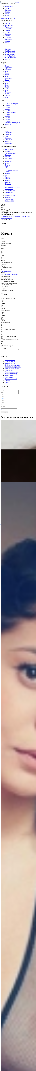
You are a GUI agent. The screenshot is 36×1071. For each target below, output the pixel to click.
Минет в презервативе (12, 368)
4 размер (7, 110)
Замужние (8, 182)
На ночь (7, 165)
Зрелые (7, 15)
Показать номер (6, 243)
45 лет (7, 85)
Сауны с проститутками (12, 187)
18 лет (7, 71)
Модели (7, 156)
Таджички (8, 30)
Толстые (7, 172)
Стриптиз (8, 382)
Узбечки (7, 32)
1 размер (7, 105)
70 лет (7, 97)
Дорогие (7, 12)
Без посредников (10, 153)
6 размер (7, 116)
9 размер (7, 121)
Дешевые (8, 10)
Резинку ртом (9, 377)
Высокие (7, 178)
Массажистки (9, 192)
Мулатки (7, 42)
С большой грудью (11, 112)
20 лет (7, 73)
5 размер (7, 114)
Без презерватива (10, 190)
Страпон (7, 380)
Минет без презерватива (13, 367)
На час (7, 163)
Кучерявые (8, 139)
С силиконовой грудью (12, 123)
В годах (7, 81)
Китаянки (8, 37)
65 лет (7, 93)
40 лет (7, 83)
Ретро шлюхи (9, 189)
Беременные (9, 199)
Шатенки (8, 138)
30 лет (7, 76)
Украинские (8, 27)
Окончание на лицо (11, 373)
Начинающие (9, 149)
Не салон (8, 155)
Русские (7, 35)
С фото (7, 167)
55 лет (7, 88)
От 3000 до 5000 (10, 52)
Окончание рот (9, 375)
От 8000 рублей (10, 56)
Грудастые (8, 124)
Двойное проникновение (13, 365)
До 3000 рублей (10, 51)
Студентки (8, 68)
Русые (7, 136)
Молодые (8, 13)
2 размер (7, 107)
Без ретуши (8, 158)
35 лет (7, 80)
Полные (7, 173)
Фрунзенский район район (21, 216)
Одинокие (8, 184)
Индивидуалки (9, 6)
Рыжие (7, 131)
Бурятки (7, 41)
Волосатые (8, 143)
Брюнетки (8, 134)
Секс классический (11, 379)
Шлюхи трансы (10, 195)
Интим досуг (9, 161)
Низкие (7, 180)
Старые (7, 95)
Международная (6, 218)
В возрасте (8, 78)
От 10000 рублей (10, 58)
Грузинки (8, 34)
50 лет (7, 87)
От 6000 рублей (10, 54)
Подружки (8, 197)
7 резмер (7, 117)
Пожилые (8, 92)
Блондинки (8, 133)
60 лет (7, 90)
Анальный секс (10, 360)
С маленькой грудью (11, 103)
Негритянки (9, 25)
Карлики (7, 177)
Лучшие (7, 151)
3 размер (7, 109)
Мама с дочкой (9, 201)
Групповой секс (10, 363)
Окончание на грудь (11, 372)
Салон (7, 8)
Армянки (8, 29)
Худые (7, 175)
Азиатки (7, 23)
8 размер (7, 119)
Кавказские (8, 39)
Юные (7, 66)
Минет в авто (9, 370)
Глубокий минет (10, 361)
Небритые (8, 141)
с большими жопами (11, 170)
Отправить (5, 412)
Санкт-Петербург (6, 216)
